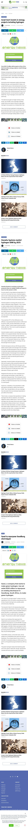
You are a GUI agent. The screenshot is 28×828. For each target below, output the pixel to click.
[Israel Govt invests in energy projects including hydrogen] (14, 43)
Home (6, 13)
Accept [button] (11, 825)
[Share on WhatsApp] (12, 30)
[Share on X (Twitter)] (20, 30)
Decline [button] (16, 825)
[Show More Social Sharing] (25, 30)
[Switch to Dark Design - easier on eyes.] (24, 2)
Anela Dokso (7, 25)
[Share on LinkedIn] (5, 30)
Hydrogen (10, 13)
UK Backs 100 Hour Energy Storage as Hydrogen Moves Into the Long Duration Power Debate (12, 175)
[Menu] (2, 2)
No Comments (20, 25)
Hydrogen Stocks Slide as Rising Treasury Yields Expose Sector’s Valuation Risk (12, 197)
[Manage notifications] (25, 825)
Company (17, 782)
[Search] (26, 2)
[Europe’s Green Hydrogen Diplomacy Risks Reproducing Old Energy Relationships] (14, 210)
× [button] (25, 813)
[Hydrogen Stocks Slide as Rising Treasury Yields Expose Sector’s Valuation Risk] (14, 188)
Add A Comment (14, 226)
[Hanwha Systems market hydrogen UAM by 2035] (14, 263)
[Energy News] (14, 2)
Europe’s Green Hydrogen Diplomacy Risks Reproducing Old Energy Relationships (11, 219)
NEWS (3, 533)
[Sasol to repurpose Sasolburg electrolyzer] (14, 559)
